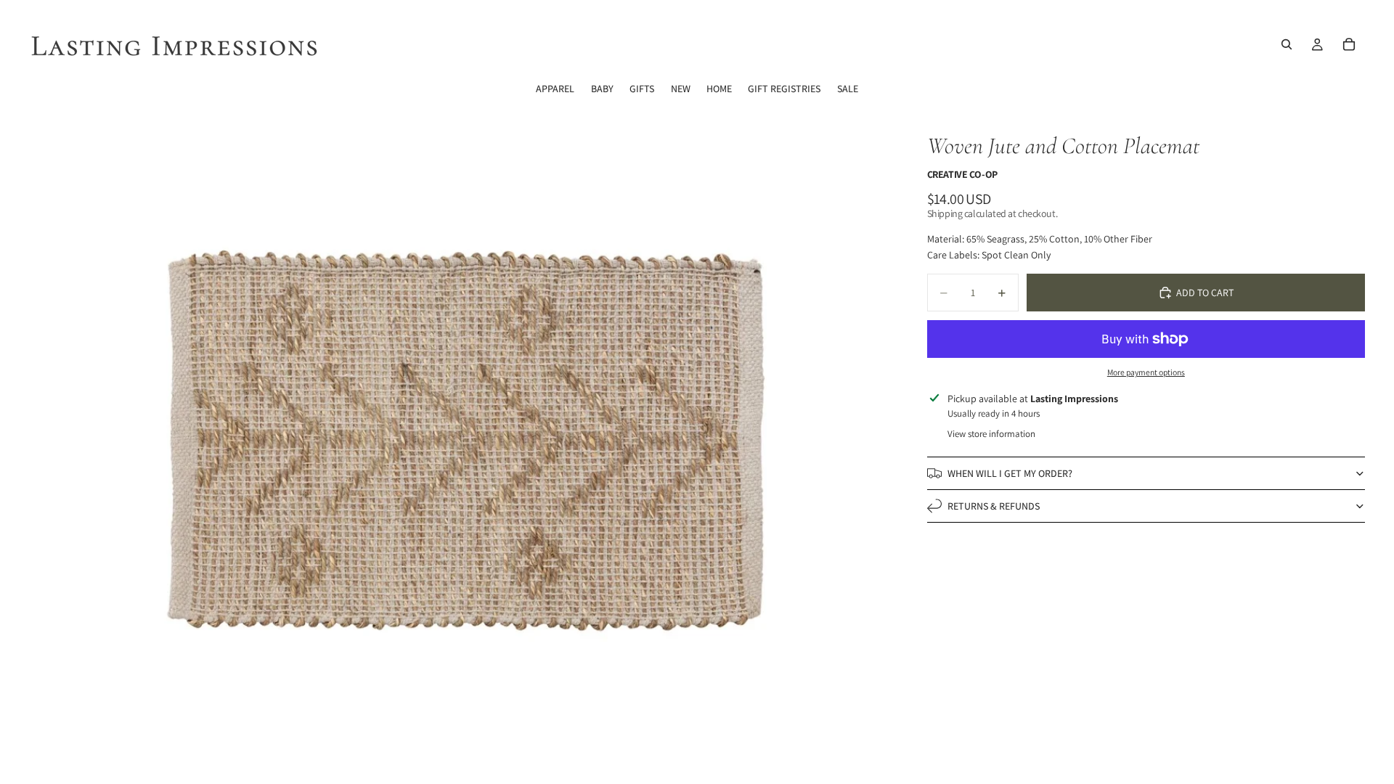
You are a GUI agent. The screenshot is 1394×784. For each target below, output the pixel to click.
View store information (991, 434)
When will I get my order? (1009, 473)
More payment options (1146, 372)
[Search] (1287, 44)
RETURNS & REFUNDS (993, 506)
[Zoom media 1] (471, 444)
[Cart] (1349, 44)
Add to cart (1205, 292)
